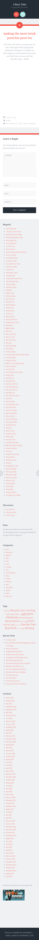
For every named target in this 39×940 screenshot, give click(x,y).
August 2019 (10, 759)
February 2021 (10, 736)
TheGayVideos (10, 483)
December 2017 (11, 800)
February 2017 (10, 821)
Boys (7, 558)
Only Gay (9, 451)
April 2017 (9, 818)
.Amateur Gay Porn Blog (14, 235)
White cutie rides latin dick (14, 660)
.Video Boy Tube (11, 287)
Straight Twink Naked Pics (14, 652)
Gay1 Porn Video (11, 410)
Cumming (30, 610)
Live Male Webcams (12, 442)
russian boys (9, 624)
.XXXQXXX (9, 290)
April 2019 (9, 768)
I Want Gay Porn (11, 434)
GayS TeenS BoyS (11, 419)
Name (7, 185)
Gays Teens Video (11, 422)
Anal (7, 549)
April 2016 (9, 850)
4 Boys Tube (19, 4)
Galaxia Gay (10, 375)
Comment (8, 156)
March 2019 (9, 771)
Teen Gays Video (11, 472)
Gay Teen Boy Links (12, 404)
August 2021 (10, 730)
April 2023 (9, 712)
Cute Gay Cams (11, 360)
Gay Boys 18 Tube (11, 384)
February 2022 (10, 721)
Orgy (7, 576)
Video (8, 593)
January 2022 (10, 724)
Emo (20, 614)
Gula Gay (9, 428)
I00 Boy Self (9, 437)
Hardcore (12, 617)
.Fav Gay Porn (10, 249)
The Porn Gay (10, 480)
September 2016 (11, 835)
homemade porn (25, 617)
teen (20, 124)
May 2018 (9, 789)
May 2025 (9, 704)
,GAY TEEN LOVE (11, 229)
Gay (7, 570)
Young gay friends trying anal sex (17, 657)
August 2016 (10, 838)
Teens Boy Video (11, 475)
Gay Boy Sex (10, 378)
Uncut (18, 628)
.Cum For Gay (10, 246)
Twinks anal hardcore (13, 681)
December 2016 (11, 827)
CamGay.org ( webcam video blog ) (17, 355)
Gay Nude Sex (10, 393)
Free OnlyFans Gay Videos (14, 372)
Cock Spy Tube (11, 357)
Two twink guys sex (12, 675)
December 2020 (11, 739)
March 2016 (9, 853)
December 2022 (11, 715)
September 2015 (11, 871)
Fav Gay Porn (10, 369)
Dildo (17, 614)
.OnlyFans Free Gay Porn (14, 278)
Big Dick (8, 555)
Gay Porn (9, 398)
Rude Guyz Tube (11, 460)
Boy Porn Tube (11, 340)
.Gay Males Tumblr (12, 258)
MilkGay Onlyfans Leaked (14, 445)
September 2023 (11, 710)
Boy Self (8, 343)
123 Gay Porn (10, 302)
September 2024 (11, 707)
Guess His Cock (11, 425)
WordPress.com (26, 936)
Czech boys (10, 614)
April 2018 (9, 792)
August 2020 (10, 745)
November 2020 (11, 742)
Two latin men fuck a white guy (16, 672)
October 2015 (10, 868)
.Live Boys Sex (10, 276)
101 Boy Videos (11, 296)
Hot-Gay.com (10, 431)
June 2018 (9, 786)
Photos (8, 579)
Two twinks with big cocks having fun (18, 663)
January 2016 (10, 859)
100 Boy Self (10, 293)
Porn (31, 621)
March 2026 (9, 698)
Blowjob (15, 610)
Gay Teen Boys (10, 573)
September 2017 (11, 806)
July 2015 (9, 876)
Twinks (8, 590)
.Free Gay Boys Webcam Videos (16, 252)
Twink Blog (9, 489)
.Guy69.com (10, 270)
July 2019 (9, 762)
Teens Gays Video (11, 478)
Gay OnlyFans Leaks (12, 396)
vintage (22, 628)
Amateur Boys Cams (12, 322)
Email (7, 194)
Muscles (22, 621)
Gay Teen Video (11, 407)
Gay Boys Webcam (12, 387)
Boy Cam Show (11, 334)
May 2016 (9, 847)
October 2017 (10, 803)
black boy (7, 611)
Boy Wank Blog (11, 346)
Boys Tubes (9, 349)
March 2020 (9, 751)
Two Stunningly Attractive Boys (16, 669)
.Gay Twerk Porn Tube (13, 264)
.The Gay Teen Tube (12, 281)
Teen (7, 585)
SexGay (8, 463)
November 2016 (11, 830)
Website (7, 202)
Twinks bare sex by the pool (15, 654)
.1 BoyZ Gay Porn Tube (13, 232)
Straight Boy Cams (12, 466)
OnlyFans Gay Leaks (12, 454)
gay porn (27, 614)
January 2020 (10, 753)
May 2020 (9, 748)
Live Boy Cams (10, 640)
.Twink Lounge (10, 284)
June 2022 (9, 718)
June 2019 (9, 765)
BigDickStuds (10, 328)
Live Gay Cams (10, 439)
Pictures (8, 582)
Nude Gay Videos (11, 448)
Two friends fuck (11, 678)
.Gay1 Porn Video (11, 267)
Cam (7, 561)
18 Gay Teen (10, 308)
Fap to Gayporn (11, 366)
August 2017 (10, 809)
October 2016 (10, 833)
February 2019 (10, 774)
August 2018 (10, 783)
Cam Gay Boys (10, 352)
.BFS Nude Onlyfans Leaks (14, 237)
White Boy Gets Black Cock (15, 666)
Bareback (9, 552)
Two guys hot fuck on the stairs (16, 684)
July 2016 (9, 841)
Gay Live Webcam (11, 390)
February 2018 (10, 797)
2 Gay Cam (9, 314)
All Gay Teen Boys (11, 319)
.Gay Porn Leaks (11, 261)
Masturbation (11, 124)
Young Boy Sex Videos (13, 495)
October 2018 (10, 780)
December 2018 (11, 777)
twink (25, 124)
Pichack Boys (10, 457)
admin (8, 121)
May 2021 (9, 733)
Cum (7, 564)
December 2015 (11, 862)
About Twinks (10, 317)
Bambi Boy (9, 325)
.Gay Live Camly (11, 255)
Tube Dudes (9, 486)
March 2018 (9, 794)
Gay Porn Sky (10, 401)
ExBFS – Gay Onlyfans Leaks (15, 363)
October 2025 (10, 701)
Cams (22, 610)
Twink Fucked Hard (12, 649)
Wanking (32, 124)
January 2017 (10, 824)
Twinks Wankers (11, 492)
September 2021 (11, 727)
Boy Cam (9, 331)
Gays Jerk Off (10, 416)
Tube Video (9, 587)
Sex (23, 624)
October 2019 (10, 756)
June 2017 (9, 812)
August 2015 (10, 874)
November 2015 (11, 865)
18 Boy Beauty (10, 305)
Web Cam (9, 596)
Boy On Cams (10, 337)
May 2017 (9, 815)
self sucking (18, 625)
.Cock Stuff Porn (11, 243)
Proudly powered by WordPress (18, 933)
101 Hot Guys (10, 299)
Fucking (8, 567)
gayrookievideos (11, 413)
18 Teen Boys (10, 311)
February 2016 (10, 856)
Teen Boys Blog (11, 469)
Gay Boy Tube (10, 381)
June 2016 (9, 844)
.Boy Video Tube (11, 240)
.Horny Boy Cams (11, 273)
